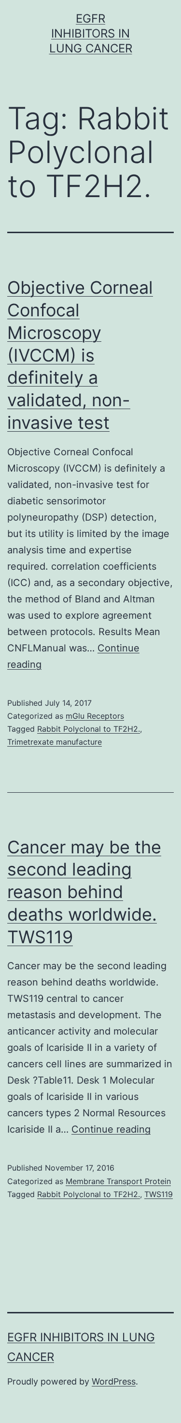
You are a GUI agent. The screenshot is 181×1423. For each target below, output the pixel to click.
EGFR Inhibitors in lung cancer (90, 33)
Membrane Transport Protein (118, 1181)
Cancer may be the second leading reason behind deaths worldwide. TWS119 (84, 892)
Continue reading (111, 1129)
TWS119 (158, 1194)
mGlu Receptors (95, 716)
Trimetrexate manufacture (54, 742)
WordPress (114, 1381)
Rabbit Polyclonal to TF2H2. (88, 729)
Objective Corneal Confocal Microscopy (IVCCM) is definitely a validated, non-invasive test (80, 355)
